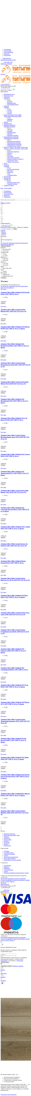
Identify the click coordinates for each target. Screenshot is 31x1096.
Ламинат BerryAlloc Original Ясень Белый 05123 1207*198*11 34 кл (13, 562)
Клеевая (9, 120)
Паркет (6, 122)
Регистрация (8, 188)
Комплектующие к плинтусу (15, 159)
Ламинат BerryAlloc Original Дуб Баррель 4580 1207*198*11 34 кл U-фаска (13, 650)
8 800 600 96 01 (5, 884)
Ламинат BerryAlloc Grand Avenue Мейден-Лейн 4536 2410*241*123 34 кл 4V (15, 812)
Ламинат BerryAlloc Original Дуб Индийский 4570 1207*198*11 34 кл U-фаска (14, 401)
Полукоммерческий (12, 104)
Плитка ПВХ (7, 839)
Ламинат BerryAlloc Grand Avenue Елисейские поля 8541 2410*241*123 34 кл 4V (15, 631)
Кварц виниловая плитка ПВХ (12, 115)
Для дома (9, 129)
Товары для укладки (13, 162)
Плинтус (9, 153)
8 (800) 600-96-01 (5, 84)
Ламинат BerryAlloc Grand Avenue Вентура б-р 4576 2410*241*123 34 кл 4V (15, 579)
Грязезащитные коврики (14, 142)
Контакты (7, 54)
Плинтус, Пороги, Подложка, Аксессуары (16, 147)
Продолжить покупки (6, 966)
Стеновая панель (12, 175)
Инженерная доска (9, 94)
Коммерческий (11, 103)
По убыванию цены (12, 243)
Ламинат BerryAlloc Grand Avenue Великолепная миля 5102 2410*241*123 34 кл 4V (15, 437)
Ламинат (6, 106)
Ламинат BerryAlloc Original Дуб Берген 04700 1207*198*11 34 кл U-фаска (15, 327)
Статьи (6, 855)
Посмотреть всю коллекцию (9, 1094)
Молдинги (10, 170)
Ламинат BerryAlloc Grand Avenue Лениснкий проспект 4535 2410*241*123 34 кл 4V (15, 721)
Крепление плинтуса (13, 151)
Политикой (4, 960)
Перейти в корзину (18, 966)
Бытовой (9, 101)
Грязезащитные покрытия (11, 137)
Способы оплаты (9, 852)
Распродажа (7, 55)
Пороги (9, 154)
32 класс (9, 110)
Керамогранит (8, 123)
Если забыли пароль (9, 858)
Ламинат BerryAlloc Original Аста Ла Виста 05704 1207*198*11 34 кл (14, 419)
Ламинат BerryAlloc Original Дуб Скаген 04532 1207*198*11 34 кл (15, 455)
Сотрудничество (8, 52)
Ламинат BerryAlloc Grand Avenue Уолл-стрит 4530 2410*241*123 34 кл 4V (15, 613)
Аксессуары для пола (13, 157)
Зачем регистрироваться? (11, 857)
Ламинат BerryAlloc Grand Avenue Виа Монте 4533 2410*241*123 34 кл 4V (14, 383)
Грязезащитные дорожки (14, 145)
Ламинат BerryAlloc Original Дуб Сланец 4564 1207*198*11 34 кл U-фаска (15, 527)
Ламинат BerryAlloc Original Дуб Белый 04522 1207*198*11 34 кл (15, 293)
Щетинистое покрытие (13, 141)
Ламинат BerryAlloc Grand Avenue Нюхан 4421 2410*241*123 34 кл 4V (13, 310)
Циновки (9, 131)
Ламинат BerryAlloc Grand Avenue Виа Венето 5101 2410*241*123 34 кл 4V (14, 491)
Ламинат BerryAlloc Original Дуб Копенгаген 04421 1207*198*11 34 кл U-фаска (15, 345)
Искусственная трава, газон (12, 835)
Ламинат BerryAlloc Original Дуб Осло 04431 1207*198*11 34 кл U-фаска (14, 686)
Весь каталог (4, 91)
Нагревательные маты (13, 182)
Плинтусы (10, 172)
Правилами (20, 960)
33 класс (9, 112)
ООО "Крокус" (8, 881)
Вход (2, 188)
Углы (8, 173)
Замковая (9, 119)
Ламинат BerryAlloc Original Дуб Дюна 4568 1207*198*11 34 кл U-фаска (15, 758)
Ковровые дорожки (12, 135)
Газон (5, 163)
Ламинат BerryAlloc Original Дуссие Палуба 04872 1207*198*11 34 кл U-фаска (13, 740)
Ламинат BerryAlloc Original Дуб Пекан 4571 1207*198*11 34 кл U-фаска (15, 703)
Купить (3, 303)
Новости (6, 867)
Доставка (6, 851)
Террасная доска (8, 95)
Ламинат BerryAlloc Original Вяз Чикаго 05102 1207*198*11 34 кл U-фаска (15, 794)
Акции (6, 871)
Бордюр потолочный (13, 169)
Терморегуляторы (12, 184)
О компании (7, 49)
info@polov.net (5, 891)
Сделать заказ (5, 962)
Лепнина (6, 165)
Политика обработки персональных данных (16, 873)
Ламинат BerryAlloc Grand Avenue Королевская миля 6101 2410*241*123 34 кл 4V (15, 364)
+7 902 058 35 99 (5, 87)
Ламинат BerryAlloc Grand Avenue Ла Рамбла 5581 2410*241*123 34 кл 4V (14, 545)
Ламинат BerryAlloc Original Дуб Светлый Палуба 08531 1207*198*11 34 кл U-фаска (15, 509)
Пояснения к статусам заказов (12, 860)
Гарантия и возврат (9, 854)
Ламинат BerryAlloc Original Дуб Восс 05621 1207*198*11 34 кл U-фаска (14, 596)
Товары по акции (9, 185)
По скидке (4, 243)
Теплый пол (7, 178)
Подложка (10, 156)
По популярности (9, 244)
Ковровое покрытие (9, 125)
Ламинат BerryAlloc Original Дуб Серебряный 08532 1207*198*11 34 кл (14, 668)
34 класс (9, 113)
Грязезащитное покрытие (14, 144)
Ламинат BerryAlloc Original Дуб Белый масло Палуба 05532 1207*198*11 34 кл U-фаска (15, 776)
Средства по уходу (12, 160)
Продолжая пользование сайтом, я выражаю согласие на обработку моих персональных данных (15, 879)
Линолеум (7, 97)
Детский (9, 134)
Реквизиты (7, 868)
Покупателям (7, 51)
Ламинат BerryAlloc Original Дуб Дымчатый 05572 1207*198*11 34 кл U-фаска (15, 473)
